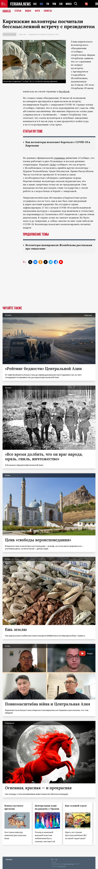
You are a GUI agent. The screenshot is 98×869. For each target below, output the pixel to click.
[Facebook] (56, 262)
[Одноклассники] (40, 262)
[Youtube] (61, 262)
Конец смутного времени (13, 807)
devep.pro (62, 866)
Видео (28, 11)
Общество (22, 34)
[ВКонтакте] (35, 262)
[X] (30, 262)
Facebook (64, 91)
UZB (61, 3)
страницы (59, 157)
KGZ (41, 3)
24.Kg (53, 164)
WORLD (69, 3)
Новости (7, 11)
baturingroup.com (68, 864)
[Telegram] (51, 262)
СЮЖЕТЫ (48, 11)
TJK (47, 3)
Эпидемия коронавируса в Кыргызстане (43, 34)
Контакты (9, 859)
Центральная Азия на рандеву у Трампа (47, 807)
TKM (54, 3)
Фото (37, 11)
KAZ (35, 3)
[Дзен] (46, 262)
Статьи (18, 11)
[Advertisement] (49, 287)
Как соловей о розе (76, 805)
